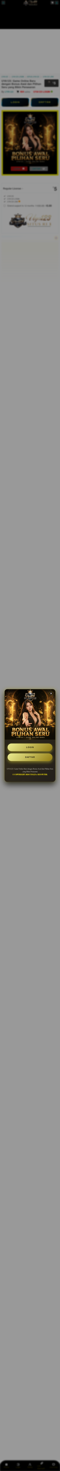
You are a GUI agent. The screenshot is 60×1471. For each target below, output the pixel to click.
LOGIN (30, 747)
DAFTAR (30, 757)
